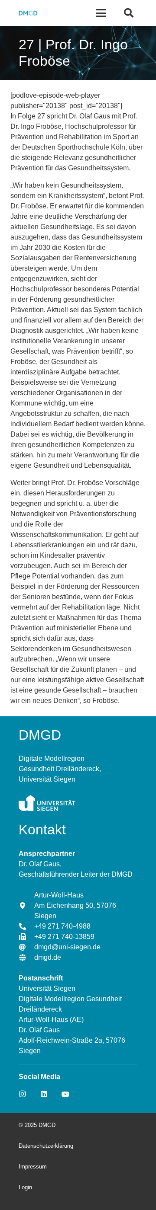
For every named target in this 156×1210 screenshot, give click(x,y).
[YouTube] (65, 1094)
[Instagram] (22, 1094)
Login (25, 1187)
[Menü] (101, 13)
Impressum (33, 1166)
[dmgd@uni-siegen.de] (26, 947)
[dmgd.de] (26, 957)
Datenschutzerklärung (46, 1146)
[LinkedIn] (43, 1094)
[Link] (27, 13)
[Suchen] (128, 13)
